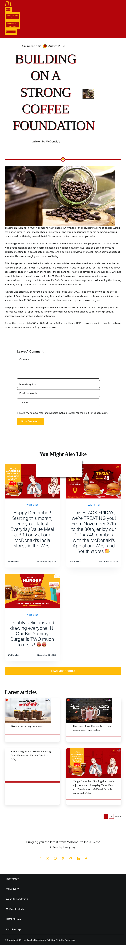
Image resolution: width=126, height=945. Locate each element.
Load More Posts (63, 671)
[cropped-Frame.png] (8, 2)
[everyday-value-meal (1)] (93, 749)
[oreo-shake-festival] (89, 699)
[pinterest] (63, 858)
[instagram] (55, 858)
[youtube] (71, 858)
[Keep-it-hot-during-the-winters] (28, 699)
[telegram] (86, 858)
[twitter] (48, 858)
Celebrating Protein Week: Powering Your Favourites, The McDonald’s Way (31, 755)
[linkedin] (78, 858)
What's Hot (32, 505)
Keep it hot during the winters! (27, 726)
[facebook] (40, 858)
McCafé (114, 307)
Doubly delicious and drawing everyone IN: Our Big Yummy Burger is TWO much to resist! (32, 633)
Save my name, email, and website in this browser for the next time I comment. (64, 412)
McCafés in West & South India (54, 323)
